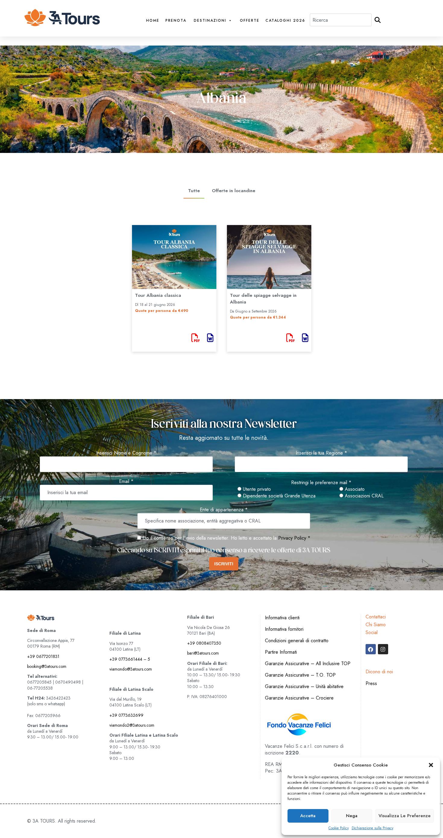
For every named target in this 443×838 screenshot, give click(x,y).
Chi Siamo (376, 624)
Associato (354, 489)
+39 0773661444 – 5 (129, 659)
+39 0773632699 (126, 715)
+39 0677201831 (43, 656)
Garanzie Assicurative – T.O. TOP (300, 674)
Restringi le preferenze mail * (321, 482)
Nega (351, 815)
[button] (431, 765)
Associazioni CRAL (363, 496)
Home (152, 20)
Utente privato (256, 489)
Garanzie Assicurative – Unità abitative (304, 686)
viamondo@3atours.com (130, 669)
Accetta (308, 815)
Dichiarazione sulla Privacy (372, 828)
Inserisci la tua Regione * (321, 453)
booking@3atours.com (46, 666)
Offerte (249, 20)
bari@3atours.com (203, 653)
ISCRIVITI (223, 563)
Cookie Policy (338, 828)
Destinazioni (210, 20)
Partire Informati (281, 652)
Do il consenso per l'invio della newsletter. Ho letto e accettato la (209, 538)
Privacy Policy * (294, 538)
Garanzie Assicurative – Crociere (299, 697)
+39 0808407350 (204, 643)
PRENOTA (175, 20)
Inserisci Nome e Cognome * (126, 453)
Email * (126, 481)
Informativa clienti (282, 617)
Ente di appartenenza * (224, 509)
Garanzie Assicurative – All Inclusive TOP (307, 663)
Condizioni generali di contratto (296, 640)
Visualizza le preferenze (405, 815)
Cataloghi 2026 (285, 20)
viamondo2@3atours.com (131, 725)
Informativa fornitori (284, 629)
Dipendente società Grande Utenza (278, 496)
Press (371, 683)
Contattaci (376, 616)
